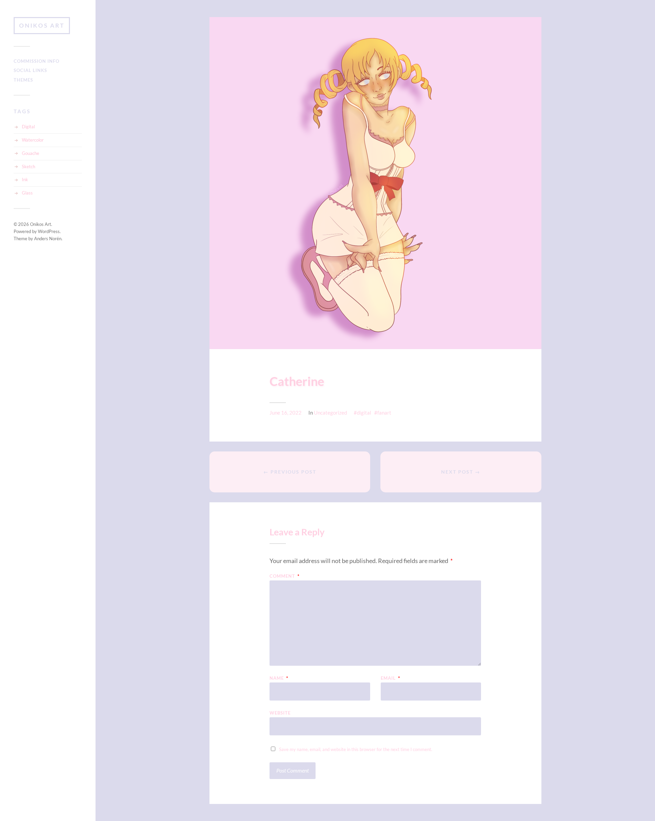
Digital (28, 126)
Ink (25, 179)
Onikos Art (41, 25)
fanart (384, 412)
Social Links (30, 70)
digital (364, 412)
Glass (27, 193)
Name (279, 678)
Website (280, 712)
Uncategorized (330, 412)
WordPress (49, 231)
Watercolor (33, 140)
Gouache (30, 153)
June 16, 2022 (286, 412)
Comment (285, 576)
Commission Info (36, 61)
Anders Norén (47, 238)
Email (390, 678)
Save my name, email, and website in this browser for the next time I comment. (355, 749)
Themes (23, 80)
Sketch (28, 166)
